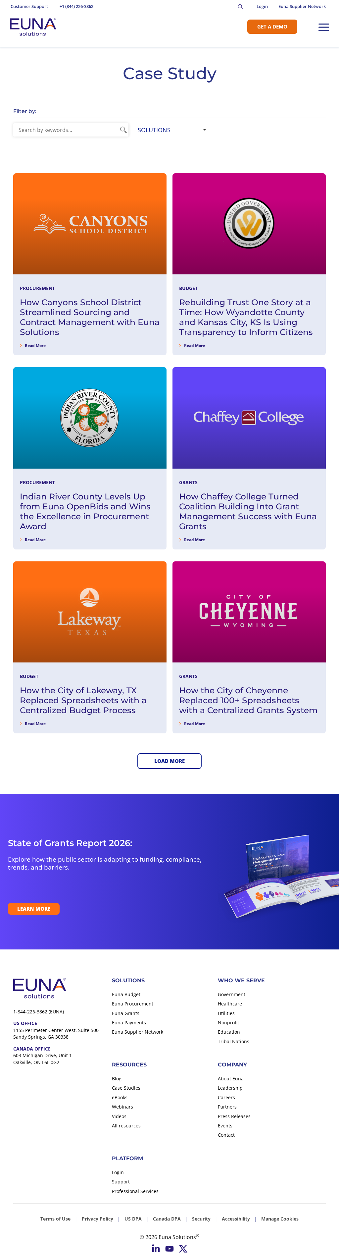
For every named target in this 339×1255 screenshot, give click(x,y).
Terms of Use (55, 1219)
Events (225, 1125)
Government (231, 994)
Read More (35, 345)
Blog (116, 1078)
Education (229, 1032)
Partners (227, 1107)
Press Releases (234, 1116)
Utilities (226, 1013)
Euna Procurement (132, 1003)
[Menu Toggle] (323, 27)
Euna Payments (129, 1022)
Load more (169, 761)
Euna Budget (126, 994)
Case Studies (126, 1088)
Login (118, 1172)
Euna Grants (125, 1013)
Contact (226, 1135)
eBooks (119, 1097)
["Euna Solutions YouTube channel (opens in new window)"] (169, 1248)
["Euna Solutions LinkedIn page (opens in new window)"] (156, 1248)
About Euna (231, 1078)
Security (201, 1219)
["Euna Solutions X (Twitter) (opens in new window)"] (183, 1248)
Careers (226, 1097)
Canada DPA (167, 1219)
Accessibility (236, 1219)
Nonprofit (228, 1022)
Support (121, 1181)
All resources (126, 1125)
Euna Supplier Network (137, 1032)
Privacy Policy (97, 1219)
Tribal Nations (233, 1041)
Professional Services (135, 1191)
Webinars (122, 1107)
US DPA (133, 1219)
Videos (119, 1116)
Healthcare (230, 1003)
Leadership (230, 1088)
